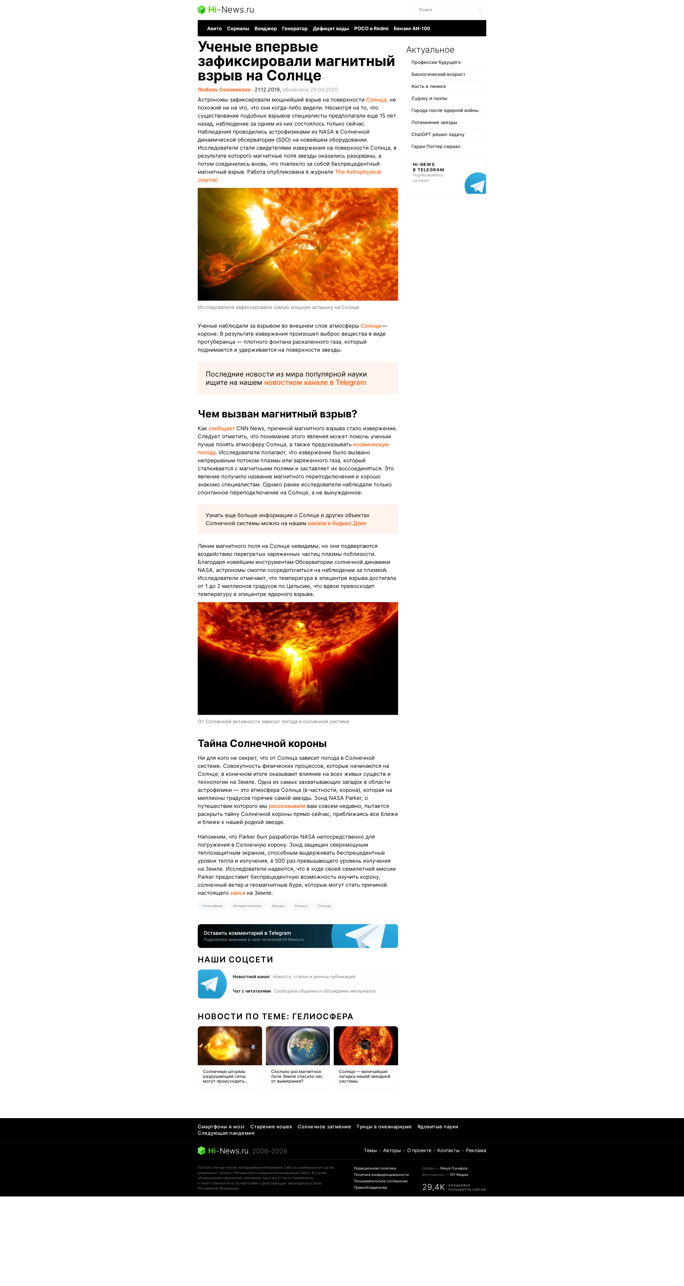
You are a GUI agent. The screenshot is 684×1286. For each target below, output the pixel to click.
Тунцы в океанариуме (384, 1126)
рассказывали (288, 806)
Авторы (392, 1150)
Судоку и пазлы (429, 98)
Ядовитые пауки (437, 1126)
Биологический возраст (438, 74)
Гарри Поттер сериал (435, 146)
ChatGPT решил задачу (438, 134)
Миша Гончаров (453, 1168)
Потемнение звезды (434, 122)
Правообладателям (370, 1187)
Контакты (448, 1150)
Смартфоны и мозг (221, 1126)
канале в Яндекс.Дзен (337, 523)
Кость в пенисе (428, 86)
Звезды (278, 906)
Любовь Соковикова (224, 90)
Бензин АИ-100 (412, 28)
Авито (214, 28)
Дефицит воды (331, 28)
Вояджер (266, 28)
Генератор (295, 28)
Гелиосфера (212, 906)
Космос (301, 906)
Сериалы (238, 28)
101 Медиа (459, 1174)
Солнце (324, 906)
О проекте (419, 1150)
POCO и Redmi (371, 28)
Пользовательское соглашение (381, 1181)
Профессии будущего (436, 62)
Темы (370, 1150)
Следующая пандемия (226, 1133)
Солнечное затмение (324, 1126)
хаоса (238, 893)
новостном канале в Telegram (315, 382)
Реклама (476, 1150)
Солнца (376, 99)
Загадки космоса (247, 906)
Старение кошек (271, 1126)
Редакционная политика (375, 1168)
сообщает (222, 428)
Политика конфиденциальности (381, 1174)
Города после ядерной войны (445, 110)
